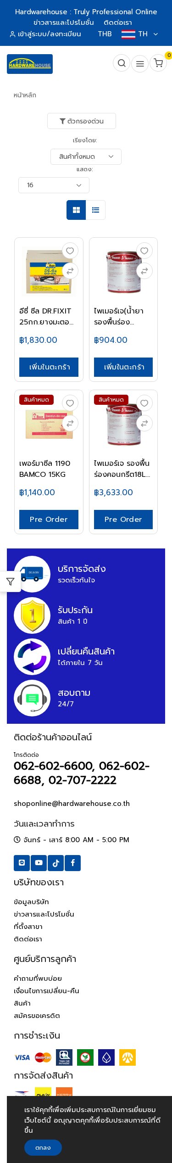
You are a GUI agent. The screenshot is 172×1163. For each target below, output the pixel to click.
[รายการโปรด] (70, 250)
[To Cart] (70, 271)
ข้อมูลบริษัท (31, 902)
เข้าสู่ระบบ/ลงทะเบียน (49, 34)
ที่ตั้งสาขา (28, 927)
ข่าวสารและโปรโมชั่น (44, 914)
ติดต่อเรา (28, 939)
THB (105, 34)
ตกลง (43, 1147)
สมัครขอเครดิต (37, 1016)
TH (142, 34)
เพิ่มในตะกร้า (49, 367)
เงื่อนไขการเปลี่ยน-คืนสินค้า (46, 997)
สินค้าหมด (36, 400)
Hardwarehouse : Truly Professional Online (86, 12)
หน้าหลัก (25, 95)
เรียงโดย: (85, 140)
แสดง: (85, 169)
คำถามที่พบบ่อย (38, 978)
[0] (157, 64)
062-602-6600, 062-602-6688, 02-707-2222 (82, 773)
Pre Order (48, 519)
